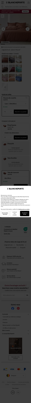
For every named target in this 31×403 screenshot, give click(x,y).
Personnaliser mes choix (5, 213)
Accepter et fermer (24, 213)
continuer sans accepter (14, 213)
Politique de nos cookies (24, 209)
